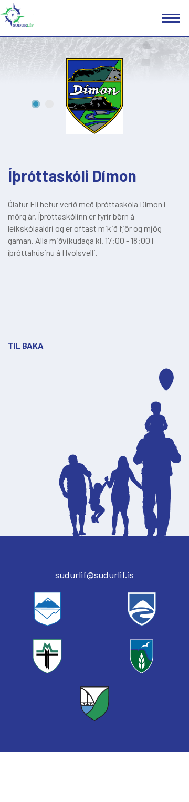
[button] (36, 104)
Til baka (26, 345)
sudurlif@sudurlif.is (94, 574)
